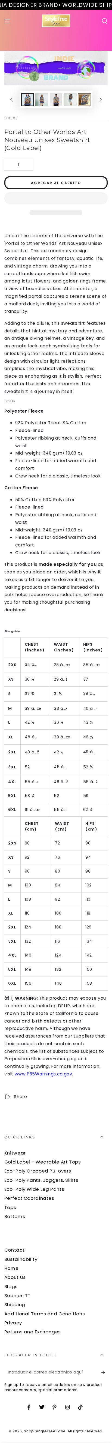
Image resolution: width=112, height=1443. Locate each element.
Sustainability (21, 1259)
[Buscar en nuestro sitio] (104, 21)
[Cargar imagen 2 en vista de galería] (41, 99)
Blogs (11, 1286)
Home (11, 1268)
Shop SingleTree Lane (45, 1431)
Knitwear (15, 1153)
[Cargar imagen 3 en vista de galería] (56, 99)
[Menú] (7, 21)
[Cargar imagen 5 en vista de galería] (84, 99)
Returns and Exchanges (32, 1331)
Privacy (13, 1322)
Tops (10, 1207)
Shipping (14, 1304)
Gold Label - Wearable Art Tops (42, 1162)
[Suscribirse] (104, 1372)
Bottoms (14, 1216)
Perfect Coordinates (29, 1198)
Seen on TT (17, 1295)
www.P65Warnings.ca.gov (43, 1074)
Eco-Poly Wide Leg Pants (34, 1189)
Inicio (9, 118)
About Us (15, 1277)
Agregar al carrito (56, 183)
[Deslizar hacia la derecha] (101, 99)
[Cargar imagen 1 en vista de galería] (27, 99)
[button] (56, 198)
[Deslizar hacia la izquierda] (11, 99)
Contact (14, 1250)
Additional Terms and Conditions (44, 1313)
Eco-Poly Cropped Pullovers (37, 1171)
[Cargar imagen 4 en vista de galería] (70, 99)
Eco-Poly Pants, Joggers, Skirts (41, 1180)
